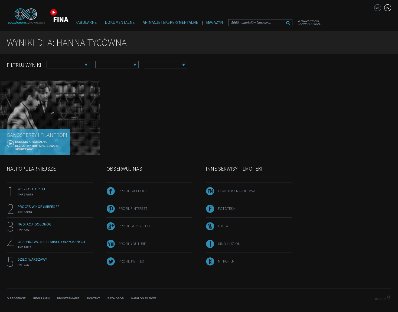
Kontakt (93, 298)
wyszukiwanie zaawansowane (310, 22)
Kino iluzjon (229, 243)
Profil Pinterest (133, 208)
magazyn (214, 22)
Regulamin (41, 298)
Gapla (223, 226)
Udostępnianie (68, 298)
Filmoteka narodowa (236, 190)
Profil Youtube (132, 243)
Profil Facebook (133, 190)
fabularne (86, 22)
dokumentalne (120, 22)
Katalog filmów (143, 298)
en (377, 7)
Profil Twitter (131, 261)
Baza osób (115, 298)
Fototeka (226, 208)
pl (387, 7)
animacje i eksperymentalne (170, 22)
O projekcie (16, 298)
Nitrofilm (226, 261)
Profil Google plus (136, 226)
